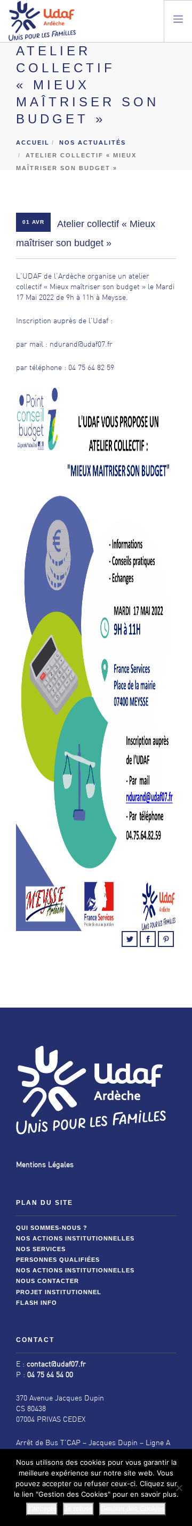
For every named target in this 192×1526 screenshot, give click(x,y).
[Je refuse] (178, 1487)
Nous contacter (47, 1281)
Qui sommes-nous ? (51, 1228)
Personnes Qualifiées (58, 1259)
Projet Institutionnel (58, 1292)
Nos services (41, 1249)
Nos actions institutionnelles (75, 1238)
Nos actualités (92, 142)
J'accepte (42, 1509)
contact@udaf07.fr (56, 1364)
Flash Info (36, 1302)
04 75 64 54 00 (50, 1375)
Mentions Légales (45, 1165)
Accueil (33, 142)
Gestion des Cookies (132, 1509)
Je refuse (78, 1509)
